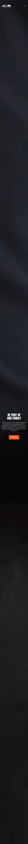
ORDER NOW (14, 437)
